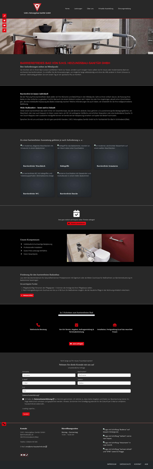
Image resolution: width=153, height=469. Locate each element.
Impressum (111, 464)
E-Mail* (25, 379)
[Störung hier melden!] (4, 30)
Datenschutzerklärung (43, 399)
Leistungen (78, 9)
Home (67, 9)
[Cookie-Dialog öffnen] (4, 424)
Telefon (80, 379)
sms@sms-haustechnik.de (35, 447)
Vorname (25, 372)
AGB (146, 464)
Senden (26, 414)
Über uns (90, 9)
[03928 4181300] (4, 16)
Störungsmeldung (124, 9)
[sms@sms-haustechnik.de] (4, 21)
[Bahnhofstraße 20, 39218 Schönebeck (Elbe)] (4, 25)
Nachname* (82, 372)
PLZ (23, 387)
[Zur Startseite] (37, 8)
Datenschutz (125, 464)
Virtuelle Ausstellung (105, 9)
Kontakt (137, 464)
